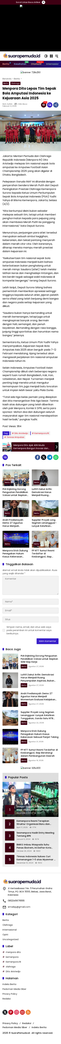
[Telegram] (49, 457)
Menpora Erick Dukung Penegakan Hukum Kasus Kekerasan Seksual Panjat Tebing (15, 553)
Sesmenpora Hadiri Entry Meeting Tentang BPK (35, 834)
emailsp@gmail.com (19, 906)
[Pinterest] (10, 1012)
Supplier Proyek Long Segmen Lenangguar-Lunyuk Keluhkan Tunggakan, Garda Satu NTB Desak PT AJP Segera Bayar (45, 523)
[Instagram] (16, 1012)
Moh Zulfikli (7, 104)
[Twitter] (43, 457)
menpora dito (13, 952)
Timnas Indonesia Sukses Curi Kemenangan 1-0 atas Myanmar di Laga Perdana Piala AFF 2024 (36, 858)
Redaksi (7, 998)
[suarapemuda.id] (22, 55)
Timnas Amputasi (15, 437)
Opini (5, 934)
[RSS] (28, 1012)
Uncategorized (10, 939)
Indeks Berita (9, 984)
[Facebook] (37, 457)
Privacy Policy (10, 993)
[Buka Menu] (51, 56)
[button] (46, 56)
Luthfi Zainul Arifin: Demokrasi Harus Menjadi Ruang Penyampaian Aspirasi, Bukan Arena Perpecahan (45, 492)
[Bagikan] (55, 105)
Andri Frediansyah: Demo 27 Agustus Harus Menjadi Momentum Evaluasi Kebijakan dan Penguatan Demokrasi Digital (15, 523)
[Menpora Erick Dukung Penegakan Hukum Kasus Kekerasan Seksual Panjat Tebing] (16, 539)
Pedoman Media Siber (14, 989)
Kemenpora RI (41, 433)
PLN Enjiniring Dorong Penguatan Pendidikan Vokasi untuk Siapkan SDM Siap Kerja (15, 492)
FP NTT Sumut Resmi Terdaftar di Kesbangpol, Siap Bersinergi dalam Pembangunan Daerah (45, 553)
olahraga (10, 966)
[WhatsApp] (55, 457)
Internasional (10, 929)
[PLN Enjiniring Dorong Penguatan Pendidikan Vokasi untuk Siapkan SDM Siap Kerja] (16, 477)
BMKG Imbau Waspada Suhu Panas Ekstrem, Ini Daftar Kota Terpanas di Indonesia (34, 846)
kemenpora (12, 957)
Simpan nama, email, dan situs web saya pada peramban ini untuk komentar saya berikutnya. (29, 630)
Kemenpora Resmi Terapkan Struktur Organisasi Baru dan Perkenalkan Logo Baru (33, 823)
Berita (5, 83)
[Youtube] (22, 1012)
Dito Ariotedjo (21, 433)
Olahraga (15, 83)
